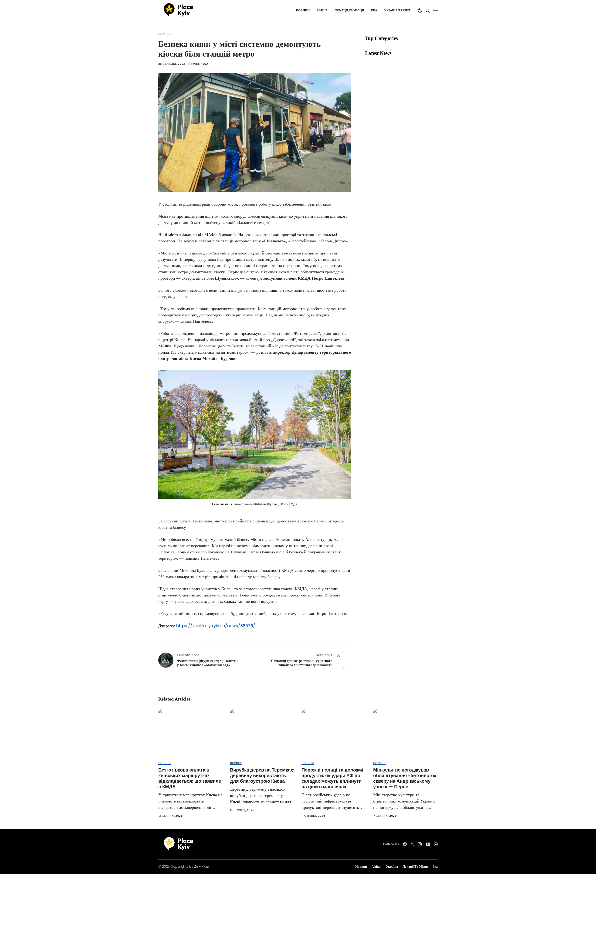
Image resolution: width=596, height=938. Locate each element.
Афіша (376, 867)
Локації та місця (415, 867)
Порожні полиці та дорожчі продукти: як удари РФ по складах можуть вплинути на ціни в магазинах (332, 778)
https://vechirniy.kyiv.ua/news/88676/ (215, 626)
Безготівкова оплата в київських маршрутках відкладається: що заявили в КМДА (189, 778)
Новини (164, 34)
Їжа (435, 867)
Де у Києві (201, 866)
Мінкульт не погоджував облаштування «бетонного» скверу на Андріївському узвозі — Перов (404, 778)
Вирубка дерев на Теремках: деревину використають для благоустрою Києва (262, 775)
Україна (392, 867)
